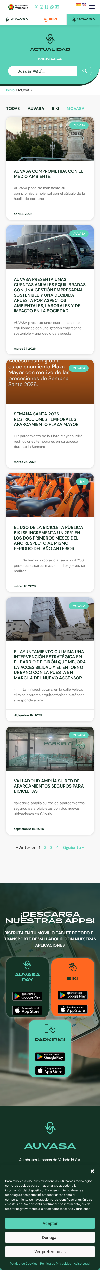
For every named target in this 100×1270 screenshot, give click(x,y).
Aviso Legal (82, 1263)
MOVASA (86, 19)
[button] (92, 1171)
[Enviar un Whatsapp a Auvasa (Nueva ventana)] (52, 7)
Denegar (50, 1237)
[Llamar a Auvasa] (47, 7)
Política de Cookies (23, 1263)
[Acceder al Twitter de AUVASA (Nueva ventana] (36, 7)
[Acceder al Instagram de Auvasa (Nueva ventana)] (41, 7)
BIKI (53, 19)
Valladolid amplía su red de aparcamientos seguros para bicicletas (49, 786)
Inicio (10, 90)
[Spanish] (79, 5)
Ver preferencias (50, 1251)
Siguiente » (73, 847)
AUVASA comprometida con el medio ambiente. (48, 173)
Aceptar (50, 1223)
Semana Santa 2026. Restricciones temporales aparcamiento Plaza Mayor (46, 419)
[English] (85, 5)
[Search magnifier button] (84, 71)
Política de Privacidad (55, 1263)
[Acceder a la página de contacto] (57, 7)
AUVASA (19, 19)
